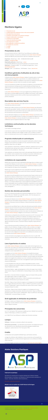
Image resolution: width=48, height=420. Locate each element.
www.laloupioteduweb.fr (10, 66)
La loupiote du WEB (13, 60)
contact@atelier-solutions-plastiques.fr (24, 409)
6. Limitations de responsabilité (12, 38)
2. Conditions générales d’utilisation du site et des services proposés (20, 32)
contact (24, 62)
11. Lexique (8, 46)
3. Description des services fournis (13, 34)
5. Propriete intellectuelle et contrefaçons (14, 37)
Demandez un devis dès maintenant (12, 381)
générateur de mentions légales (35, 342)
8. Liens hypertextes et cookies (12, 41)
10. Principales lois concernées (12, 44)
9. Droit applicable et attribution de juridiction (15, 43)
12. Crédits (8, 47)
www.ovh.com (34, 68)
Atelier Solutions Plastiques (35, 54)
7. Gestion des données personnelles (13, 40)
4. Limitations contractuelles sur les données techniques (17, 35)
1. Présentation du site (10, 31)
